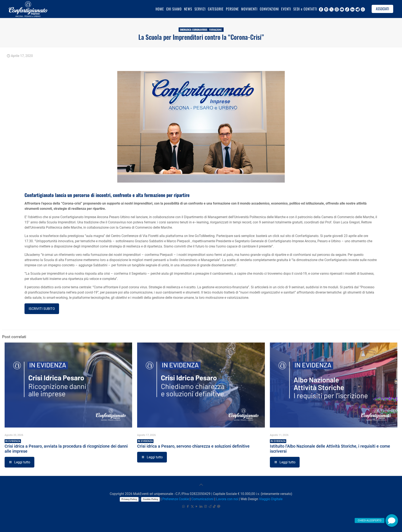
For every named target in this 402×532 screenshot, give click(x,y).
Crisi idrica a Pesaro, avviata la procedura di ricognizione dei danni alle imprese (66, 447)
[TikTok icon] (214, 506)
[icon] (209, 506)
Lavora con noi (227, 499)
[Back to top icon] (201, 484)
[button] (391, 520)
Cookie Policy (150, 499)
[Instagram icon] (205, 506)
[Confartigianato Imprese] (28, 9)
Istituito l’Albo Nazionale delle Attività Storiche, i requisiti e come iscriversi (330, 447)
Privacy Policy (129, 499)
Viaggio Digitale (270, 499)
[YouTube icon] (196, 506)
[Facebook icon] (187, 506)
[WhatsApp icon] (183, 506)
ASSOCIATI (382, 8)
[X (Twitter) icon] (192, 506)
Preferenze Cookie (175, 499)
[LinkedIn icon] (201, 506)
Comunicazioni (202, 499)
